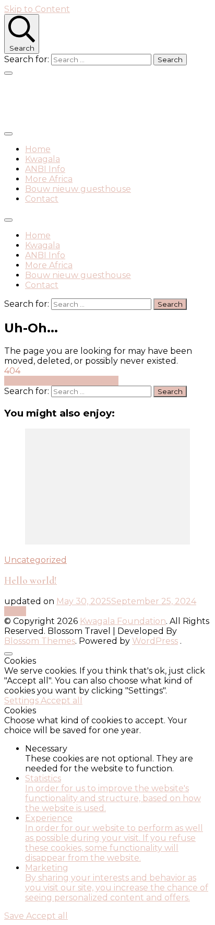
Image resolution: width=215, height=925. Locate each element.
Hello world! (30, 580)
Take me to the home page (61, 381)
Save (15, 916)
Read (15, 611)
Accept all (61, 701)
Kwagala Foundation (88, 100)
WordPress (155, 641)
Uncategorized (35, 560)
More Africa (49, 179)
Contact (41, 199)
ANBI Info (45, 169)
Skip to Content (37, 9)
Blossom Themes (39, 641)
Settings (22, 701)
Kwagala (42, 159)
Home (38, 149)
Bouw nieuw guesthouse (78, 189)
